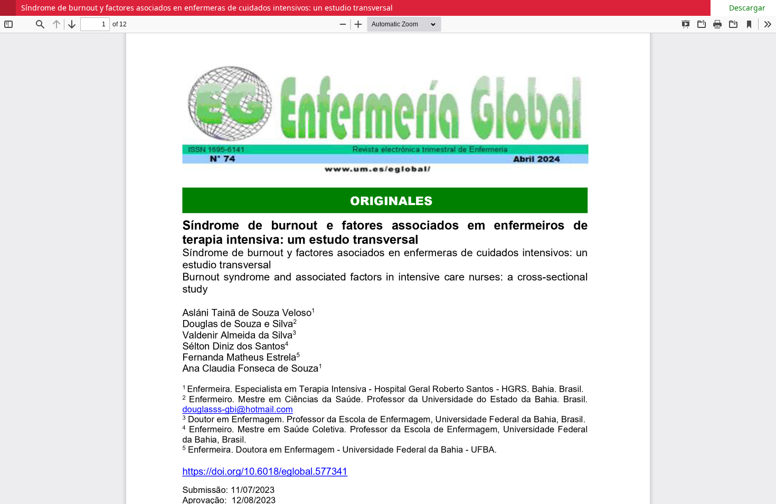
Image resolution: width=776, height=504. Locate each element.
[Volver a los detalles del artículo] (8, 8)
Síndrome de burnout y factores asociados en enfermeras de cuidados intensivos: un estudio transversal (207, 8)
